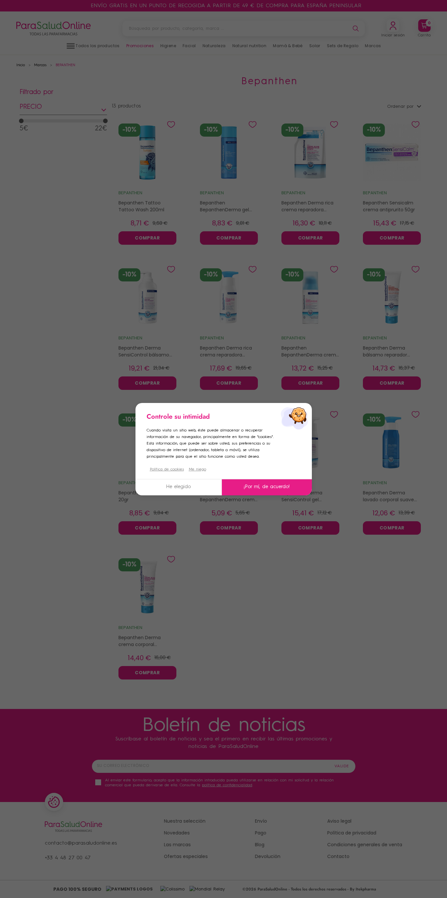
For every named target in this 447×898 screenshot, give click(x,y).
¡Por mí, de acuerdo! (267, 487)
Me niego (197, 469)
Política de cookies (167, 469)
